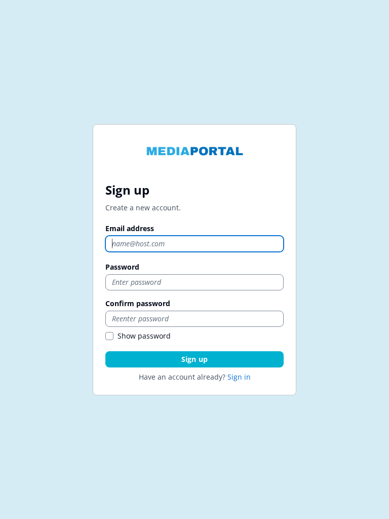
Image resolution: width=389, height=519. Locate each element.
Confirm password (137, 303)
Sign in (239, 377)
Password (122, 267)
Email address (129, 228)
